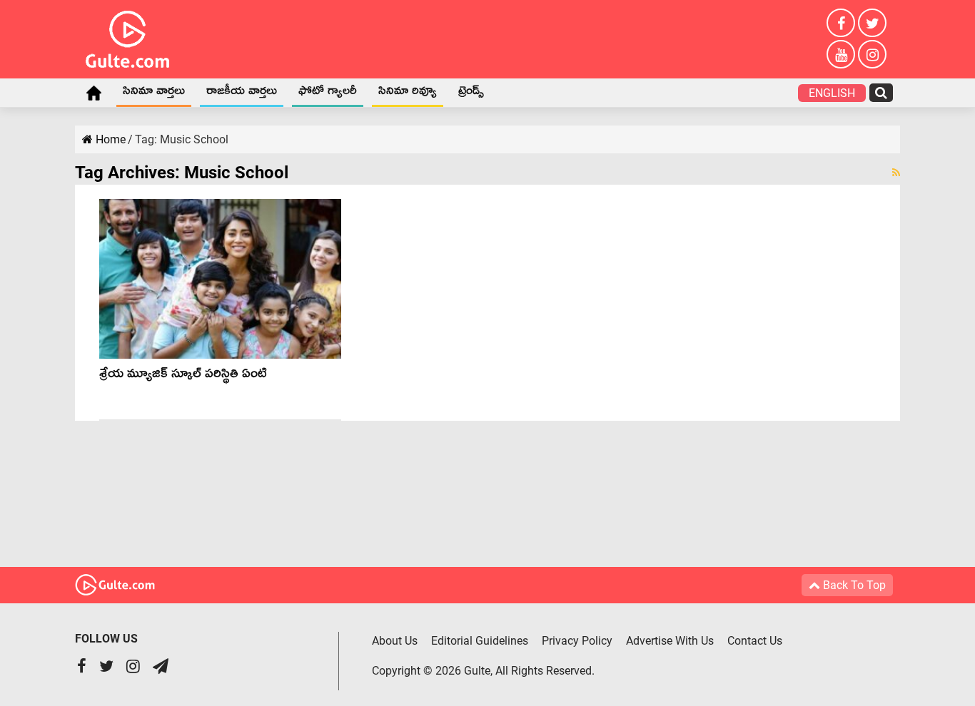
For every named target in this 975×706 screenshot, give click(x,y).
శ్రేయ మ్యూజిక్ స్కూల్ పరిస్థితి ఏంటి (183, 376)
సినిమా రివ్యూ (407, 93)
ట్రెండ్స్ (471, 93)
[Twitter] (872, 23)
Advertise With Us (670, 641)
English (832, 93)
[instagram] (872, 54)
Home (93, 92)
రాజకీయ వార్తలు (241, 93)
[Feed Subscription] (896, 172)
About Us (395, 641)
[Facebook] (841, 23)
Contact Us (754, 641)
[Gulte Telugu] (127, 36)
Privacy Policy (577, 641)
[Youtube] (841, 54)
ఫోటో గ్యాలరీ (327, 93)
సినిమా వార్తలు (154, 93)
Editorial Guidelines (479, 641)
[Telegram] (161, 668)
